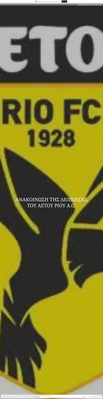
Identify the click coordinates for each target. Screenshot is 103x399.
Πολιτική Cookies (37, 396)
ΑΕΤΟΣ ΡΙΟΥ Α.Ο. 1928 (87, 5)
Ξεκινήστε (64, 1)
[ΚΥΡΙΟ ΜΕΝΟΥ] (100, 5)
